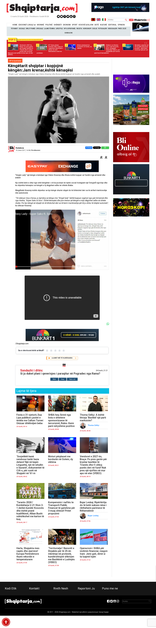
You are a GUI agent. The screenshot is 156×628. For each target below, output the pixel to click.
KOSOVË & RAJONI (86, 25)
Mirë (54, 379)
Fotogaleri (102, 28)
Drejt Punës (30, 28)
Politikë (49, 25)
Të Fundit (14, 28)
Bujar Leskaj (93, 516)
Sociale (22, 28)
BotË (97, 25)
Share (90, 148)
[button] (6, 622)
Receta (79, 28)
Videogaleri (112, 28)
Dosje (94, 28)
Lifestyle (59, 28)
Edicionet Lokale (26, 25)
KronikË (40, 25)
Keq (62, 379)
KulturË (103, 25)
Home (14, 25)
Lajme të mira (49, 28)
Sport (74, 25)
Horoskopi (87, 28)
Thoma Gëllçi (94, 425)
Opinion (121, 25)
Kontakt (34, 588)
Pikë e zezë (122, 28)
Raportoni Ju (86, 588)
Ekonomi (67, 25)
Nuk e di (72, 379)
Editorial (112, 25)
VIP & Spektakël (70, 28)
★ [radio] (47, 350)
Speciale (39, 28)
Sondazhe (69, 33)
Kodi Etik (10, 588)
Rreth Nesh (60, 588)
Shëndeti (58, 25)
